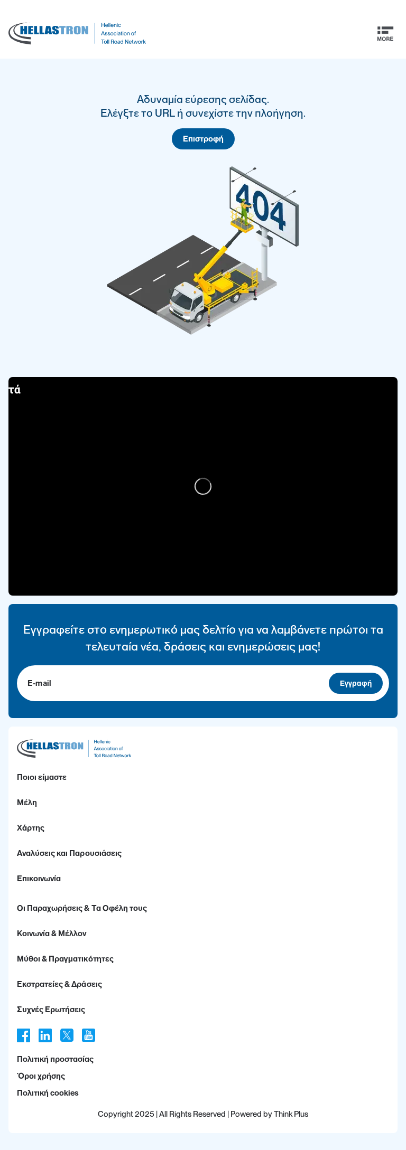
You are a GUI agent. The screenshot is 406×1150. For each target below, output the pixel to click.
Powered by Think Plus (269, 1114)
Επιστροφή (203, 139)
